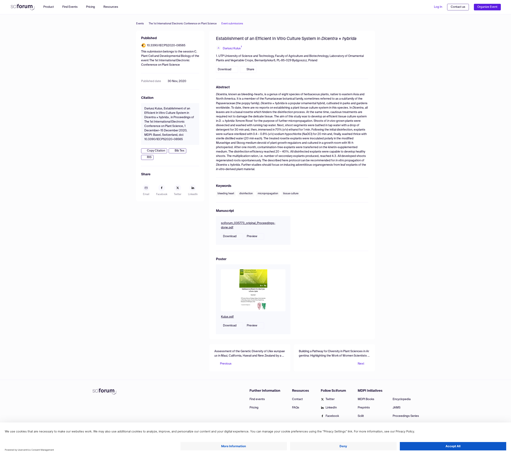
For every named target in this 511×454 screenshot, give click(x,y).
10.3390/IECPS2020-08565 (166, 45)
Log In (438, 7)
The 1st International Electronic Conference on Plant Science (183, 23)
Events (140, 23)
